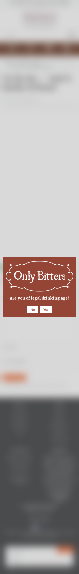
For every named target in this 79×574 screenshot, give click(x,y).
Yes (46, 309)
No (32, 309)
